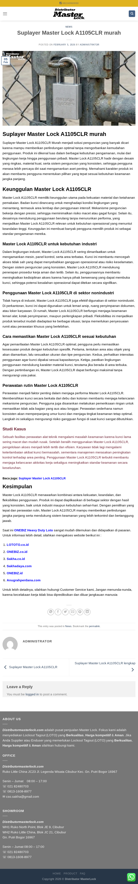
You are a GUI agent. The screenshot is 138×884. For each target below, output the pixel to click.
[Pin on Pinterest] (80, 612)
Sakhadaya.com (19, 566)
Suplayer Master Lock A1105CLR (42, 478)
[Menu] (5, 13)
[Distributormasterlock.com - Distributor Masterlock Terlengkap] (69, 14)
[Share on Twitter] (65, 612)
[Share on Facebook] (58, 612)
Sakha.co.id (16, 559)
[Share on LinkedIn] (87, 612)
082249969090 (70, 3)
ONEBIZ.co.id (17, 552)
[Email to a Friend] (72, 612)
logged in (32, 694)
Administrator (89, 44)
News (69, 27)
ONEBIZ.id (15, 573)
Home (57, 873)
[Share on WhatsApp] (50, 612)
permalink (94, 626)
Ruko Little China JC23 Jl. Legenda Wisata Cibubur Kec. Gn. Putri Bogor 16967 (60, 771)
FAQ (82, 873)
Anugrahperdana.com (24, 580)
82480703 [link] (21, 786)
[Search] (132, 13)
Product (70, 873)
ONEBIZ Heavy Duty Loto (33, 530)
